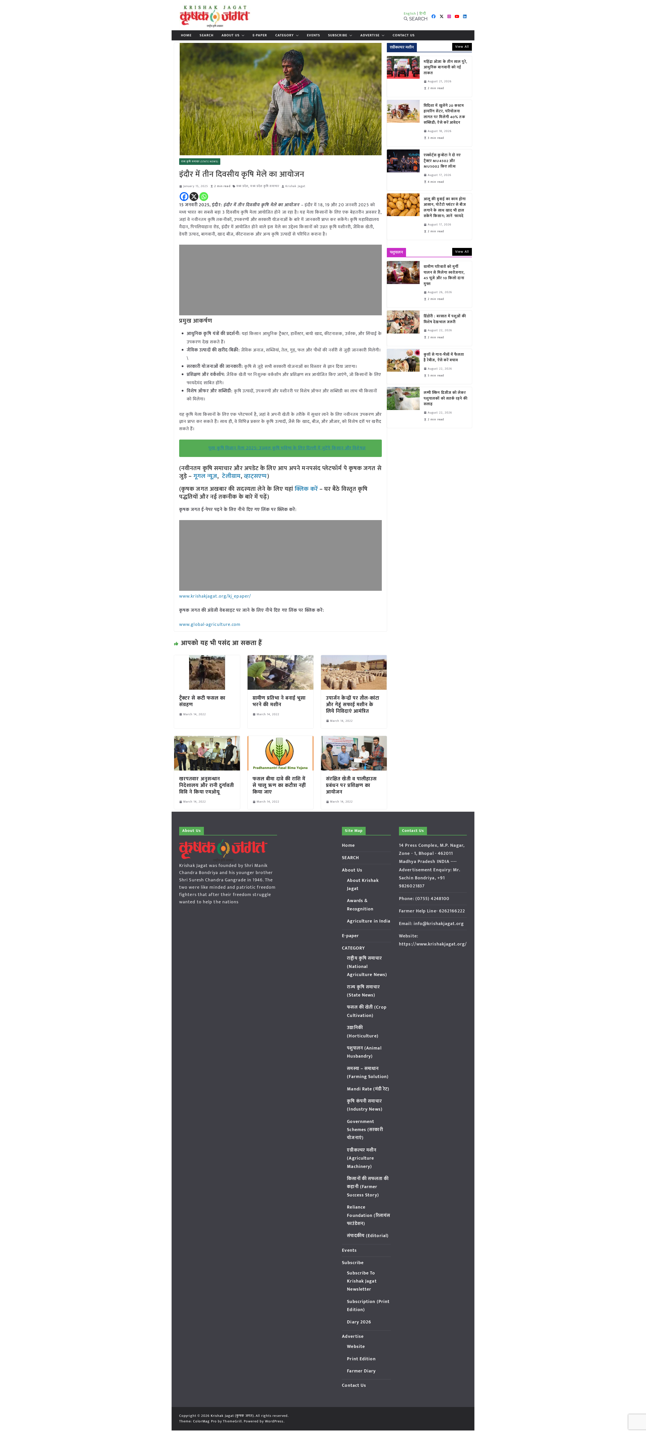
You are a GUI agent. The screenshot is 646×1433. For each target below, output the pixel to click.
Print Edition (361, 1359)
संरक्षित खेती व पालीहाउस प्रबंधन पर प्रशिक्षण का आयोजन (351, 785)
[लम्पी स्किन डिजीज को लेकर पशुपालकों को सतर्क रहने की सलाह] (403, 407)
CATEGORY (284, 35)
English (410, 13)
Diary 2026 (359, 1322)
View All (462, 46)
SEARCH (206, 35)
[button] (242, 35)
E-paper (260, 35)
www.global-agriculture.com (210, 624)
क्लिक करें (306, 489)
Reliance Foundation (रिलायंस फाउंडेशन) (368, 1215)
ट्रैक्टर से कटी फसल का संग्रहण (202, 701)
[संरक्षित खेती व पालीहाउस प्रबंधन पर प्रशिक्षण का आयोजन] (354, 739)
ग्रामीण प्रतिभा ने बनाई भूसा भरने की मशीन (279, 701)
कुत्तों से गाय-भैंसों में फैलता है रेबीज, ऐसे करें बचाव (444, 357)
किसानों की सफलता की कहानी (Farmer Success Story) (368, 1187)
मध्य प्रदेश (242, 186)
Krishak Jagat (295, 186)
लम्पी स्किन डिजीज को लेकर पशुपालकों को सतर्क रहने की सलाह (446, 398)
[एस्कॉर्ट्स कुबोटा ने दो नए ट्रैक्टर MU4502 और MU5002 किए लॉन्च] (403, 169)
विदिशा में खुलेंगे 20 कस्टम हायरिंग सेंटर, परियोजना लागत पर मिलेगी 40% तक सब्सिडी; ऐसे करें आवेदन (444, 114)
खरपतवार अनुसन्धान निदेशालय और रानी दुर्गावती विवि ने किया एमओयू (206, 785)
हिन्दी (422, 13)
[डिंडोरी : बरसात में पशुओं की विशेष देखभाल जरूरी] (403, 328)
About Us (230, 35)
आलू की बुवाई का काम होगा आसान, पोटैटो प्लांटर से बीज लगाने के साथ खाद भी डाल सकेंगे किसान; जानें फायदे (445, 207)
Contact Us (404, 35)
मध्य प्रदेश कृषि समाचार (264, 186)
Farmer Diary (361, 1371)
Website (356, 1346)
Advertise (370, 35)
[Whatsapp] (203, 196)
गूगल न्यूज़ (204, 476)
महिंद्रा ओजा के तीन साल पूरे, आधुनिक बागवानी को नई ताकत (445, 67)
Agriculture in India (368, 921)
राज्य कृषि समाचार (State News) (199, 162)
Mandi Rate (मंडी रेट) (368, 1089)
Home (186, 35)
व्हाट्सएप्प (255, 476)
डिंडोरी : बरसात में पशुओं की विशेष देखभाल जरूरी (445, 319)
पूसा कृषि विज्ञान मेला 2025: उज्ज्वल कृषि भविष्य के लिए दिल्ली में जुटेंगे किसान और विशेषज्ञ (287, 448)
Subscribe (337, 35)
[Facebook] (184, 196)
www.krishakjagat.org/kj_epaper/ (215, 596)
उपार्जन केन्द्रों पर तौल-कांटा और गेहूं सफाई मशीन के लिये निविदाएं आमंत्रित (353, 704)
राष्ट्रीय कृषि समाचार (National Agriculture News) (367, 967)
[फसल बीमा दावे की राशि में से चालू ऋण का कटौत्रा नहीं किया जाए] (280, 739)
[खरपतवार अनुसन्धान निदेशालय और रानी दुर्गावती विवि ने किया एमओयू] (207, 739)
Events (313, 35)
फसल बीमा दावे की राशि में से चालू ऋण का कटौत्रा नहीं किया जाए (279, 785)
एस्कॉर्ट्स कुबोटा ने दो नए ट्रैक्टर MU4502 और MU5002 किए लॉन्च (442, 161)
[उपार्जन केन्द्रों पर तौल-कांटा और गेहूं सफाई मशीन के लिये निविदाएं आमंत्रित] (354, 658)
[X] (194, 196)
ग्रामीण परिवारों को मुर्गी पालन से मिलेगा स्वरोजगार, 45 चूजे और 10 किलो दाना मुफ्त (444, 275)
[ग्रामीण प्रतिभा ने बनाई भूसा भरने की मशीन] (280, 658)
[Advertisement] (280, 280)
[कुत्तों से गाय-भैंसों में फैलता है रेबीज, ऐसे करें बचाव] (403, 366)
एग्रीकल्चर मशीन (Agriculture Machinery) (361, 1158)
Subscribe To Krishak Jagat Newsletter (361, 1281)
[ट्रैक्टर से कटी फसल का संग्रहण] (207, 658)
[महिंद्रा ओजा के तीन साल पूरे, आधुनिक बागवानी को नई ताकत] (403, 76)
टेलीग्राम (231, 476)
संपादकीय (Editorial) (368, 1236)
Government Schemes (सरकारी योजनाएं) (365, 1130)
